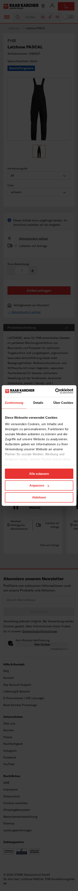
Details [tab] (38, 402)
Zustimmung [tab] (14, 402)
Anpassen (36, 485)
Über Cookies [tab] (63, 402)
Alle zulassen (39, 473)
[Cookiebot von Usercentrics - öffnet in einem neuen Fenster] (55, 391)
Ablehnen (39, 497)
